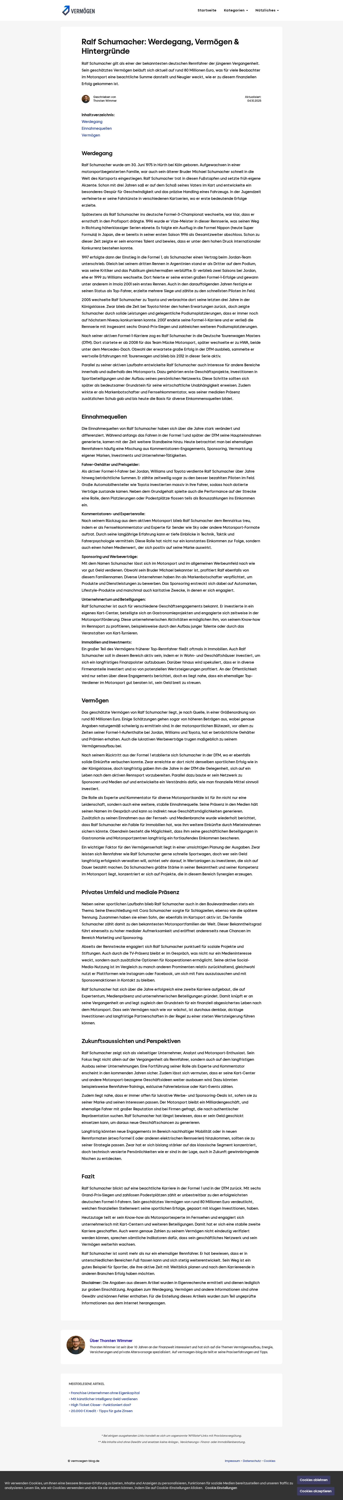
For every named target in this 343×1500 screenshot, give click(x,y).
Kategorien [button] (235, 10)
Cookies (269, 1461)
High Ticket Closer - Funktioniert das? (101, 1405)
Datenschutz (252, 1461)
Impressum (232, 1461)
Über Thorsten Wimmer (111, 1340)
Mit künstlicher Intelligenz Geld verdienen (104, 1399)
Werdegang (92, 121)
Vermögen (91, 135)
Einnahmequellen (97, 128)
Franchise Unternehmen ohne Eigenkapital (105, 1393)
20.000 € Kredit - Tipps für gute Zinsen (102, 1411)
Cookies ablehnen (314, 1480)
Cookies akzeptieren (316, 1491)
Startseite (207, 10)
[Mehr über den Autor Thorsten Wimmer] (87, 99)
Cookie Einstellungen (221, 1488)
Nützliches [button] (266, 10)
